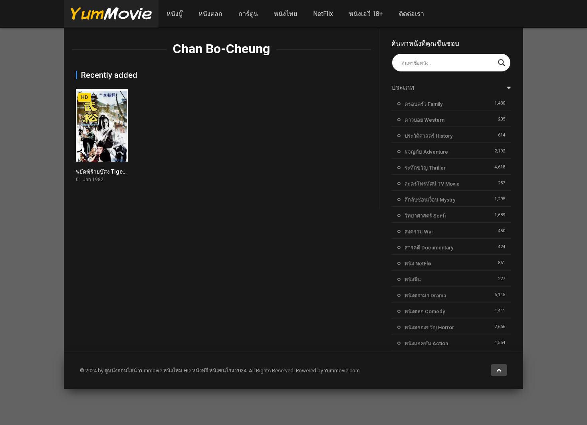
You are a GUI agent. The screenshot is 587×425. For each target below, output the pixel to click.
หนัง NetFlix (418, 264)
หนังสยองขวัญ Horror (429, 327)
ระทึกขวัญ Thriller (425, 168)
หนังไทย (285, 14)
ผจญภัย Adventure (426, 152)
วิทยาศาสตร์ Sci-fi (425, 216)
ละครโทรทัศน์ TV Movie (432, 184)
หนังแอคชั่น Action (426, 343)
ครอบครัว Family (423, 104)
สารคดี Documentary (429, 248)
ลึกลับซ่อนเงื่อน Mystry (430, 200)
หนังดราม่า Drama (425, 295)
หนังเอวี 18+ (366, 14)
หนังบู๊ (174, 14)
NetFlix (323, 14)
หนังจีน (413, 280)
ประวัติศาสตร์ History (428, 136)
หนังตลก (210, 14)
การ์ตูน (248, 14)
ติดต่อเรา (411, 14)
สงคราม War (419, 232)
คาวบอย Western (424, 120)
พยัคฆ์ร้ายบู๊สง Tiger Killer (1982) (117, 171)
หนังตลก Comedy (425, 311)
